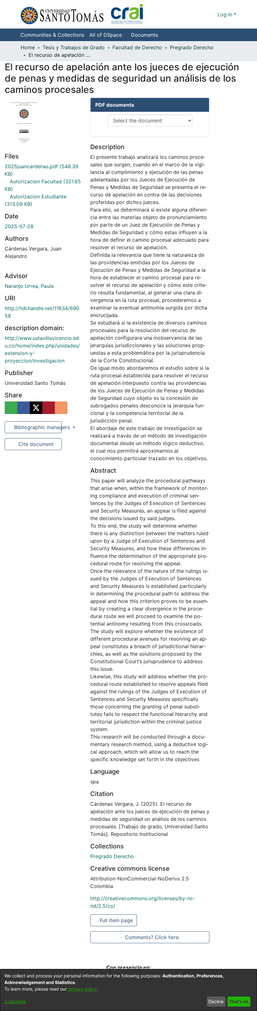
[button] (81, 14)
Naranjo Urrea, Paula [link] (29, 286)
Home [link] (28, 47)
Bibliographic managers (37, 427)
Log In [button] (226, 14)
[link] (112, 856)
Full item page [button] (116, 920)
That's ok (239, 1001)
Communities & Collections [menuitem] (52, 35)
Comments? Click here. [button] (152, 937)
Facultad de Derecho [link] (137, 47)
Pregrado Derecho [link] (191, 47)
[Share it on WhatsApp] (11, 407)
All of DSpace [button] (105, 35)
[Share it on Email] (61, 407)
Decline (215, 1001)
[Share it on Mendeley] (48, 407)
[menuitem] (107, 35)
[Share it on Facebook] (23, 407)
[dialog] (128, 990)
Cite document (35, 444)
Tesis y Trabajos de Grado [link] (74, 47)
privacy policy (82, 989)
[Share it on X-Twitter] (36, 407)
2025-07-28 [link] (19, 226)
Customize (15, 1001)
